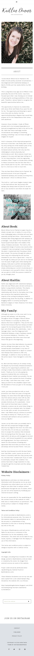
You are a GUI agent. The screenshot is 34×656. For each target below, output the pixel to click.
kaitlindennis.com (7, 480)
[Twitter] (14, 649)
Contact (17, 628)
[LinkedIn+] (19, 649)
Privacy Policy (17, 636)
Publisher (17, 632)
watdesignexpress (20, 644)
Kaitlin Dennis (17, 11)
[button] (17, 2)
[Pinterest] (25, 649)
